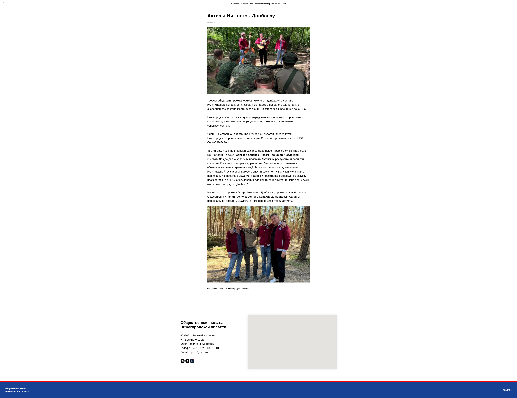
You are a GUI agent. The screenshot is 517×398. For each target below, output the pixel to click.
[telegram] (187, 361)
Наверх (505, 390)
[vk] (183, 361)
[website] (192, 361)
